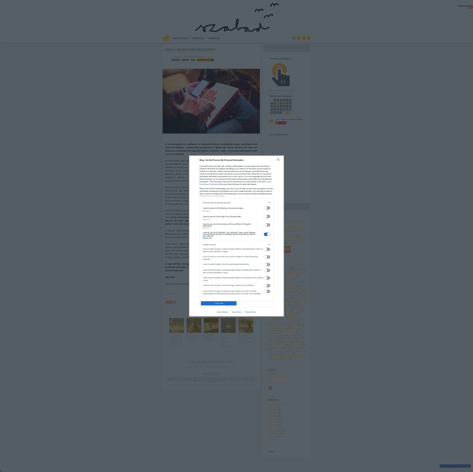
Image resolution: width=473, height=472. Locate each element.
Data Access (236, 312)
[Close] (279, 160)
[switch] (267, 208)
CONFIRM (218, 303)
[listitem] (236, 202)
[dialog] (236, 236)
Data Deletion (222, 312)
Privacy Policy (250, 312)
